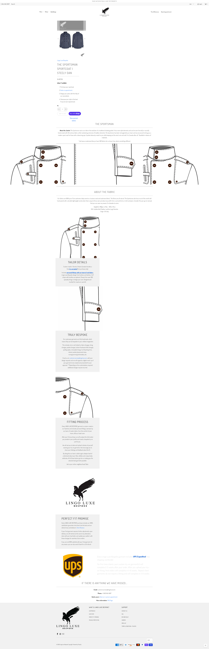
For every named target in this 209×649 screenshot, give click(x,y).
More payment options (74, 119)
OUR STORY (91, 614)
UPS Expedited (139, 556)
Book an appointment (66, 90)
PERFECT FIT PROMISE (94, 617)
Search (13, 4)
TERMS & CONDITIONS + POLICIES (129, 626)
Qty (58, 105)
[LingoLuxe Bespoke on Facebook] (57, 634)
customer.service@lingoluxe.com (78, 358)
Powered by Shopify (77, 644)
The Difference (155, 12)
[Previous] (58, 39)
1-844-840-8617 (5, 4)
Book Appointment (166, 12)
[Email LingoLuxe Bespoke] (63, 634)
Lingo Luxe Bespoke (62, 60)
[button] (42, 12)
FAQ (122, 614)
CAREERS (124, 620)
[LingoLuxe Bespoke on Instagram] (60, 634)
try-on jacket (73, 269)
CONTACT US (124, 611)
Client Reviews (80, 528)
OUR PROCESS (92, 611)
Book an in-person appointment (108, 597)
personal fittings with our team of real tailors (80, 272)
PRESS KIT (124, 623)
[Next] (84, 39)
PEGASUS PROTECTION (94, 620)
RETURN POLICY (125, 617)
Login (200, 4)
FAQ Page (110, 600)
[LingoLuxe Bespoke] (104, 12)
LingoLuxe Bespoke (64, 644)
